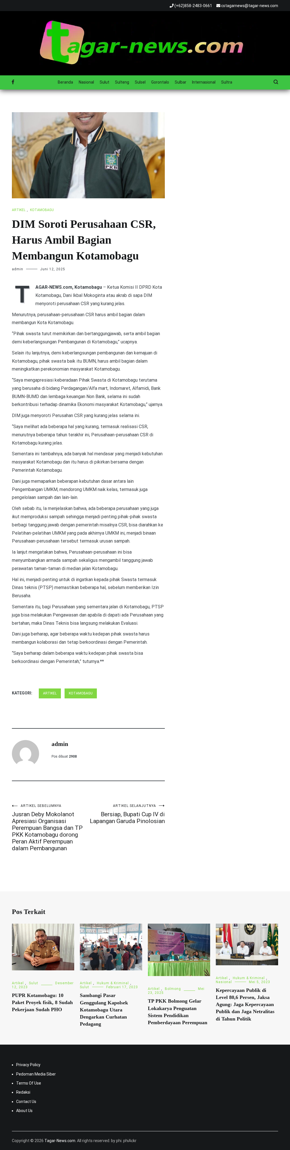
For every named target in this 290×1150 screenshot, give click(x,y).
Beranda (65, 82)
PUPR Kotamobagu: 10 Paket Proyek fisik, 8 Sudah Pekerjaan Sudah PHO (42, 1002)
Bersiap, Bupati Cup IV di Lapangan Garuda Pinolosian (127, 814)
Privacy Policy (28, 1064)
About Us (24, 1110)
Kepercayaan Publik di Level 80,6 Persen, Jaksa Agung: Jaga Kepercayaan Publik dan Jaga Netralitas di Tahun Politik (245, 1004)
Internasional (204, 82)
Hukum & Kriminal (113, 983)
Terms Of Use (28, 1083)
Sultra (226, 82)
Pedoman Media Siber (36, 1074)
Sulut (104, 82)
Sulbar (180, 82)
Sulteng (122, 82)
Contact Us (26, 1101)
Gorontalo (160, 82)
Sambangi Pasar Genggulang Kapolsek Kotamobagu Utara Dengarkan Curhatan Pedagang (104, 1009)
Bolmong (173, 989)
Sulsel (140, 82)
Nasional (86, 82)
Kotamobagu (42, 210)
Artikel (18, 210)
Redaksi (23, 1092)
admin (17, 269)
